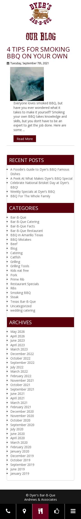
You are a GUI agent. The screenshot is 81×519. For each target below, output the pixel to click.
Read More (25, 139)
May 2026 (17, 331)
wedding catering (22, 310)
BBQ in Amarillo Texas (26, 235)
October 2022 (20, 358)
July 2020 (16, 429)
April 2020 (17, 438)
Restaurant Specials (24, 284)
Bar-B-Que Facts (22, 226)
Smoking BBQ (20, 292)
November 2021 (22, 380)
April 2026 (17, 336)
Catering (16, 253)
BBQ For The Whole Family (30, 196)
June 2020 (17, 433)
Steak (14, 297)
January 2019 (19, 473)
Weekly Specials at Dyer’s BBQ (32, 191)
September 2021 (22, 389)
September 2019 (22, 464)
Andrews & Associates (40, 499)
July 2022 (16, 367)
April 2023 (17, 345)
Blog (13, 248)
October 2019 (20, 460)
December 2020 (22, 411)
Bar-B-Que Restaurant (26, 231)
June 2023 (17, 340)
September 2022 (22, 362)
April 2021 (17, 398)
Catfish (15, 257)
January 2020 (19, 451)
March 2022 (19, 371)
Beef (13, 244)
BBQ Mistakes (20, 239)
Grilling (15, 262)
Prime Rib (17, 279)
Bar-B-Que (18, 217)
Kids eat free (19, 270)
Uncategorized (21, 306)
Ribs (13, 288)
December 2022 (22, 354)
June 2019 (17, 469)
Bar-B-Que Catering (24, 221)
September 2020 (22, 425)
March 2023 (19, 349)
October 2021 (20, 385)
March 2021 (19, 402)
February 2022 (20, 376)
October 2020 (20, 420)
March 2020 (19, 442)
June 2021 (17, 393)
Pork (13, 275)
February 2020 (20, 447)
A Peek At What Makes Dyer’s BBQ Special (41, 178)
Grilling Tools (19, 266)
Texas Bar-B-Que (23, 301)
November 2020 (22, 416)
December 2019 (22, 456)
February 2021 (20, 407)
